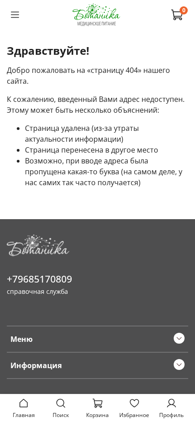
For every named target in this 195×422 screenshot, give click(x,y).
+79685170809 (39, 279)
